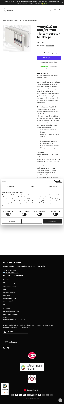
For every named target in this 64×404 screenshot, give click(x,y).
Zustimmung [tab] (11, 186)
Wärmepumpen (7, 305)
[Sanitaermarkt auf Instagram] (8, 348)
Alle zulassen (52, 221)
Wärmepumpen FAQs (9, 299)
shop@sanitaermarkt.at (12, 272)
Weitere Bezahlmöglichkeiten (49, 62)
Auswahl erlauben (32, 221)
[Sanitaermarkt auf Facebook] (4, 348)
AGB (4, 289)
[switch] (24, 214)
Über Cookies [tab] (53, 186)
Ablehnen (12, 221)
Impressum (6, 280)
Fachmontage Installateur (10, 314)
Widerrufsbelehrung (9, 283)
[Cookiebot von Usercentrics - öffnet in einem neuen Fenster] (55, 181)
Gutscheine (6, 295)
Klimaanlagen (7, 308)
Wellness (5, 317)
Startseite (5, 20)
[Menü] (8, 384)
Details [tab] (32, 186)
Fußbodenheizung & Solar (11, 311)
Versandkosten (50, 45)
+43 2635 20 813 (11, 270)
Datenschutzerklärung (9, 286)
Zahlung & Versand (9, 292)
